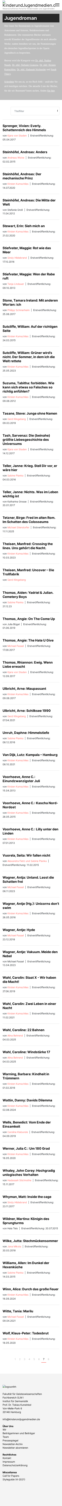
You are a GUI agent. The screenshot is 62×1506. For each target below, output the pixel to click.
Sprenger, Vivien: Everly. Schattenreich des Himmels (24, 128)
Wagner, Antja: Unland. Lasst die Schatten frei (28, 880)
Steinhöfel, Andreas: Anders (25, 152)
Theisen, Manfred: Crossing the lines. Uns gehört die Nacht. (28, 546)
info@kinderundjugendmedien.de (21, 1419)
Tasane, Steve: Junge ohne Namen (30, 413)
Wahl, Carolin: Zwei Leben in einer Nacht (29, 1006)
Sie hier (51, 90)
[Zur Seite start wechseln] (5, 1359)
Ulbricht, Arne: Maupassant (24, 689)
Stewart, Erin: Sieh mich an (24, 226)
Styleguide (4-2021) (14, 1479)
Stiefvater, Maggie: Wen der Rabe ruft (29, 276)
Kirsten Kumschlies (17, 183)
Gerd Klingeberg (16, 419)
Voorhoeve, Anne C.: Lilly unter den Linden (30, 831)
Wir (4, 1429)
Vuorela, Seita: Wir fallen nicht (26, 855)
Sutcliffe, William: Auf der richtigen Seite (30, 329)
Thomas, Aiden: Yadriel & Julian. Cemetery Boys (28, 595)
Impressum (9, 1461)
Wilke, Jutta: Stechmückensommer (30, 1241)
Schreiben (9, 81)
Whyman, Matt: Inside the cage (27, 1197)
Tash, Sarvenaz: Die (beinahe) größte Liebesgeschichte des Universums (26, 440)
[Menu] (57, 5)
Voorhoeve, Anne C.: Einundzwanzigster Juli (21, 779)
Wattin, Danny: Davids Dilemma (27, 1100)
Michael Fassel (15, 645)
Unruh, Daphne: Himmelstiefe (26, 733)
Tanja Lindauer (15, 283)
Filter (57, 110)
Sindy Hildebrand (17, 257)
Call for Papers (11, 1475)
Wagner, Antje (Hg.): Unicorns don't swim (31, 906)
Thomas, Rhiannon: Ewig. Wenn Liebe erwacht (28, 664)
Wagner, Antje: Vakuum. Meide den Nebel (30, 954)
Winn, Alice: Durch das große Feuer (31, 1289)
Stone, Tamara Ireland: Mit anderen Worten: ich (30, 302)
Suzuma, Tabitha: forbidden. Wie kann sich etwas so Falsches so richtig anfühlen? (28, 387)
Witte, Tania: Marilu (18, 1311)
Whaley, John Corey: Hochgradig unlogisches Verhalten (29, 1173)
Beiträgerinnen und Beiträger (19, 1433)
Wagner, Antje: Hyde (19, 930)
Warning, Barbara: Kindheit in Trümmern (26, 1076)
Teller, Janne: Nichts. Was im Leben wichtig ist (30, 494)
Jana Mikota (14, 1246)
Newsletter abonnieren (15, 1447)
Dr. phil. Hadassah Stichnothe (31, 69)
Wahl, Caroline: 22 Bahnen (23, 1030)
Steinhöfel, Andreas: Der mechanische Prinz (22, 176)
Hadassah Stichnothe (19, 1180)
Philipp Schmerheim (18, 310)
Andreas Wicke (15, 157)
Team (6, 1436)
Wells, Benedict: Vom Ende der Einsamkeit (27, 1124)
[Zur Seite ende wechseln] (58, 1359)
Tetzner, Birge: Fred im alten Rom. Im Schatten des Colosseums (29, 520)
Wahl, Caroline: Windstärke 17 (26, 1052)
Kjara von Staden (17, 135)
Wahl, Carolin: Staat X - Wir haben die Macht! (29, 980)
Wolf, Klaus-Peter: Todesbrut (26, 1333)
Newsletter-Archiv (13, 1444)
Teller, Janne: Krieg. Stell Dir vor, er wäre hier (30, 468)
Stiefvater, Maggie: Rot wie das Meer (27, 250)
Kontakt (7, 1458)
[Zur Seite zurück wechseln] (10, 1359)
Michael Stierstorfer (18, 527)
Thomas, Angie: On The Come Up (29, 619)
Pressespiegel (10, 1440)
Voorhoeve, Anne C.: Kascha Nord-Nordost (30, 805)
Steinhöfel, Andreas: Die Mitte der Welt (29, 202)
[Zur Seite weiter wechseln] (53, 1359)
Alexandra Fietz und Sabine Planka (27, 860)
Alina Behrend (15, 1035)
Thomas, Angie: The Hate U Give (28, 640)
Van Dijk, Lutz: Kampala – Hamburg (30, 755)
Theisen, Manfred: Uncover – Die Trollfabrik (28, 572)
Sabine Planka (15, 475)
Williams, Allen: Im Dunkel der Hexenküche (26, 1265)
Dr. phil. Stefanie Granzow (25, 65)
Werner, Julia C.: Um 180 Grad (26, 1149)
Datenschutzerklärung (15, 1465)
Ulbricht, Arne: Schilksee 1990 (27, 711)
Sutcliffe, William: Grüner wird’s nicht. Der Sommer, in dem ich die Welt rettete (29, 357)
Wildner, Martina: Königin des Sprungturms (26, 1221)
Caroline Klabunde (17, 1132)
